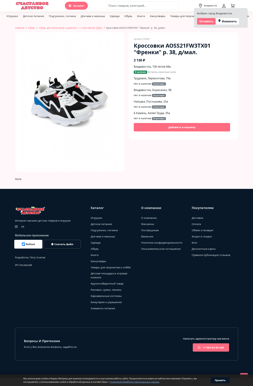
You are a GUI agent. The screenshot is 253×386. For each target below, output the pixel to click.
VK (22, 226)
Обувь (128, 16)
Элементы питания (103, 308)
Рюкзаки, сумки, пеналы (106, 289)
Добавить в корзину (182, 127)
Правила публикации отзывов (211, 255)
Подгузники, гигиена (62, 16)
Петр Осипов (37, 257)
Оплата (196, 224)
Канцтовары (157, 16)
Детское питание (33, 16)
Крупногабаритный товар (107, 283)
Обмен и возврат (202, 230)
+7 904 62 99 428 (213, 347)
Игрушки (12, 16)
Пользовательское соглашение (161, 248)
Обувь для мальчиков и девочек (58, 27)
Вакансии (147, 236)
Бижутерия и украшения (106, 302)
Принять (220, 380)
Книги (141, 16)
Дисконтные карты (204, 248)
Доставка (197, 217)
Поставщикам (150, 230)
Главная (19, 27)
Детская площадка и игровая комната (109, 275)
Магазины (147, 224)
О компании (149, 217)
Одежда (114, 16)
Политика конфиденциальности (161, 242)
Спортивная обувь (91, 27)
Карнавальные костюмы (106, 296)
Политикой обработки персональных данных (134, 381)
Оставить (206, 21)
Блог (195, 242)
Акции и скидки (202, 236)
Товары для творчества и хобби (190, 16)
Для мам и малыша (93, 16)
